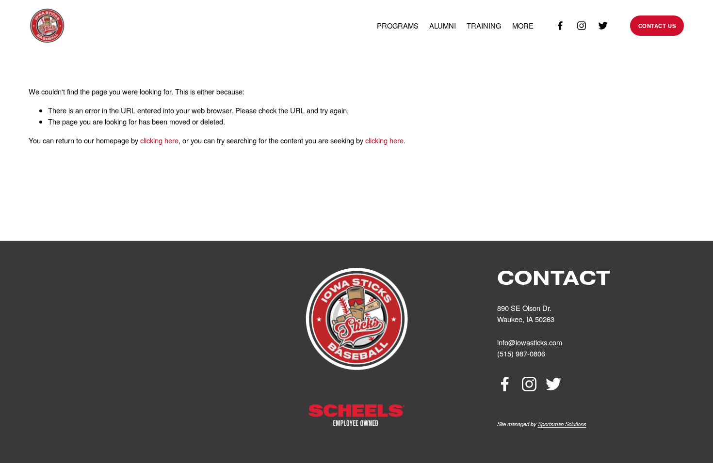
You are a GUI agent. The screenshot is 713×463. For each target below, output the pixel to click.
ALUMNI (442, 25)
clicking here (159, 140)
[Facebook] (560, 25)
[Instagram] (581, 25)
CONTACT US (657, 26)
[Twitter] (603, 25)
